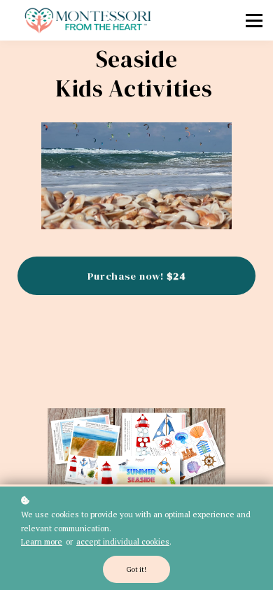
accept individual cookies (122, 541)
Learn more (41, 541)
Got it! (136, 569)
